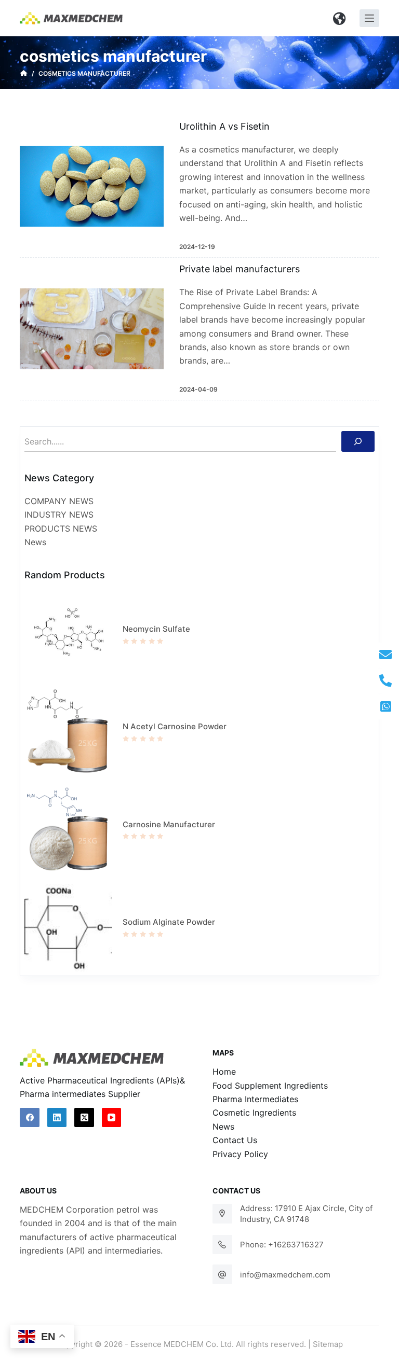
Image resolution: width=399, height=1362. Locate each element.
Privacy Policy (240, 1154)
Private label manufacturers (239, 268)
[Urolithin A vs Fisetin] (91, 186)
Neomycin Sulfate (156, 629)
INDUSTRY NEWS (59, 514)
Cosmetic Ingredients (254, 1112)
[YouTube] (112, 1118)
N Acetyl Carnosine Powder (175, 726)
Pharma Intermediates (255, 1099)
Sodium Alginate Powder (169, 922)
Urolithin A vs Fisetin (224, 126)
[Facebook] (29, 1118)
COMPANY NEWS (59, 501)
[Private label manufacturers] (91, 328)
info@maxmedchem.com (285, 1275)
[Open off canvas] (369, 18)
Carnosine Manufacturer (169, 824)
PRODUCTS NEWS (60, 528)
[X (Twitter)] (84, 1118)
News (35, 542)
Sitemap (328, 1344)
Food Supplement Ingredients (270, 1085)
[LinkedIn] (57, 1118)
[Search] (358, 441)
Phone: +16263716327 (282, 1244)
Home (224, 1071)
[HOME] (24, 73)
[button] (339, 18)
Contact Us (234, 1140)
